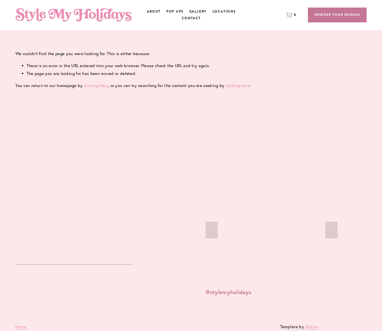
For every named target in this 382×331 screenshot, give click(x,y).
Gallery (198, 11)
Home (20, 326)
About (154, 11)
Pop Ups (175, 11)
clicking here (96, 85)
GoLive (311, 326)
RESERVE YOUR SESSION (337, 15)
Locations (224, 11)
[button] (212, 230)
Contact (191, 18)
